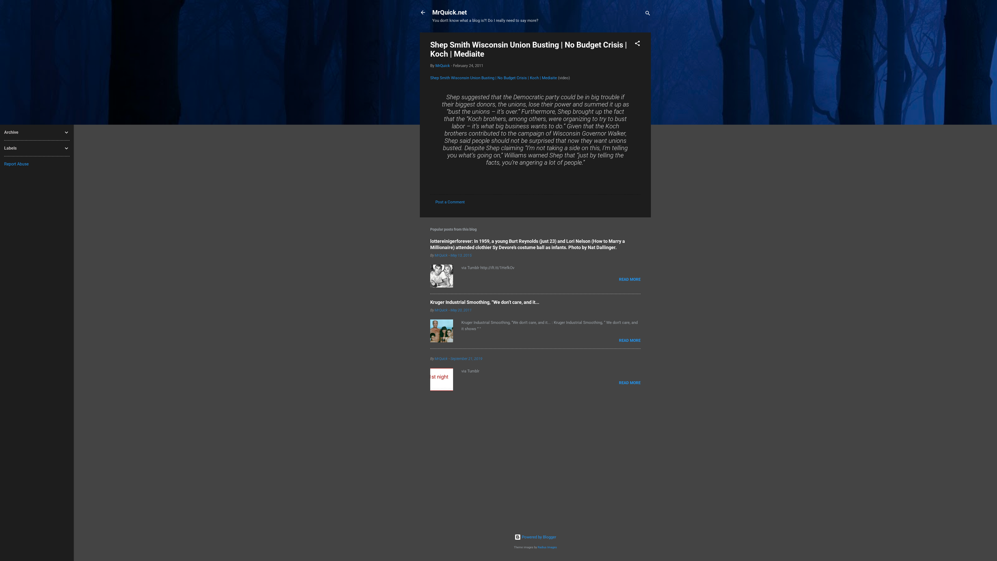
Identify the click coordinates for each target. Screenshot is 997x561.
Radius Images (547, 547)
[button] (637, 44)
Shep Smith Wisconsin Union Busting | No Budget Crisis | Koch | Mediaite (493, 78)
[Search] (648, 14)
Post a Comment (450, 202)
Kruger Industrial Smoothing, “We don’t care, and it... (484, 302)
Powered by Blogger (538, 537)
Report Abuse (16, 164)
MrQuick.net (449, 12)
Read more (630, 279)
